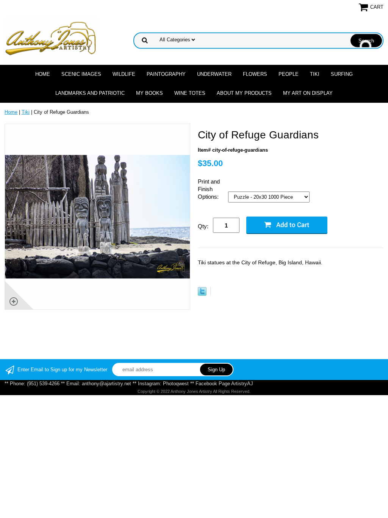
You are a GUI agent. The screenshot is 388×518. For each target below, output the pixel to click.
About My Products (244, 93)
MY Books (149, 93)
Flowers (255, 74)
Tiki (314, 74)
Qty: (203, 226)
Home (42, 74)
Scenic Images (81, 74)
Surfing (342, 74)
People (288, 74)
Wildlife (124, 74)
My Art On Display (308, 93)
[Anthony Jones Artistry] (51, 40)
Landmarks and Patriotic (90, 93)
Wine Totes (189, 93)
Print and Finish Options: (209, 189)
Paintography (166, 74)
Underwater (214, 74)
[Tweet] (202, 294)
